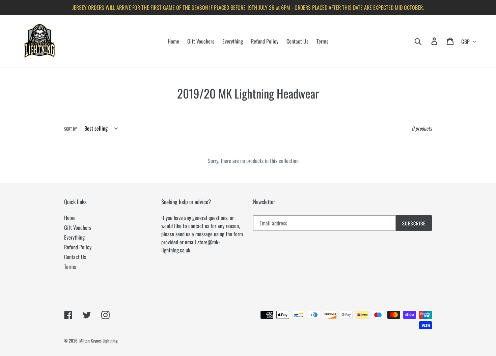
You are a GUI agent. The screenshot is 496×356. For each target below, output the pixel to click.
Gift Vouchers (77, 227)
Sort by (70, 129)
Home (70, 218)
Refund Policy (77, 247)
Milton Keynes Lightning (98, 340)
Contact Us (75, 257)
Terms (70, 267)
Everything (74, 237)
